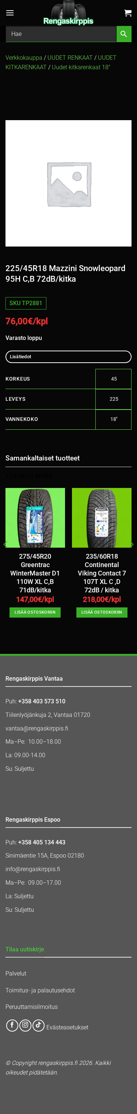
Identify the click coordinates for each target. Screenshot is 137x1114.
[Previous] (5, 559)
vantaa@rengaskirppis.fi (36, 728)
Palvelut (15, 973)
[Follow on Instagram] (25, 1025)
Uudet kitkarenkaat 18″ (81, 67)
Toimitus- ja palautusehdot (40, 990)
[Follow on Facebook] (12, 1025)
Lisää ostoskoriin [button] (35, 612)
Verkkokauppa (23, 57)
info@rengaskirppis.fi (32, 869)
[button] (9, 13)
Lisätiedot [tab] (20, 356)
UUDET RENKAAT (70, 57)
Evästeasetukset (67, 1027)
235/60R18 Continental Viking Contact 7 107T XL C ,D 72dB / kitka (102, 573)
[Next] (131, 559)
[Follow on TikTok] (39, 1025)
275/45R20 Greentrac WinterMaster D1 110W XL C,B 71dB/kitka (35, 573)
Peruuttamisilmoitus (31, 1006)
